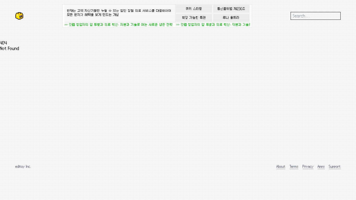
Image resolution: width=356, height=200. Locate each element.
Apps (321, 166)
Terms (294, 166)
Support (335, 166)
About (281, 166)
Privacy (308, 166)
